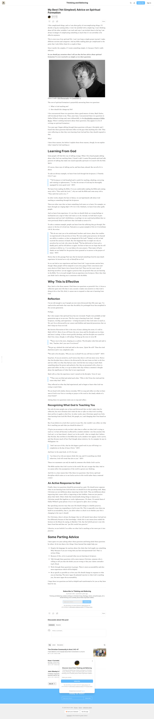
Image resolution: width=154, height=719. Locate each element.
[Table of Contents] (2, 359)
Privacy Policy (89, 686)
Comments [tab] (51, 625)
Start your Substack (72, 711)
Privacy (76, 707)
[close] (92, 661)
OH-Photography (63, 98)
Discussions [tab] (60, 645)
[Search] (130, 2)
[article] (77, 653)
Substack (69, 715)
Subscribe (141, 3)
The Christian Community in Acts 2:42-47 (63, 649)
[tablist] (55, 625)
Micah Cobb (54, 16)
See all (51, 683)
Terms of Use (85, 685)
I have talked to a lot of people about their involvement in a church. (66, 651)
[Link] (45, 151)
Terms (80, 707)
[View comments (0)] (53, 21)
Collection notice (87, 707)
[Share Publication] (134, 2)
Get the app (85, 711)
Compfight (75, 98)
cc (80, 98)
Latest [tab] (54, 645)
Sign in (149, 3)
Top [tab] (50, 645)
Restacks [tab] (58, 625)
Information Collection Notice (76, 686)
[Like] (49, 21)
